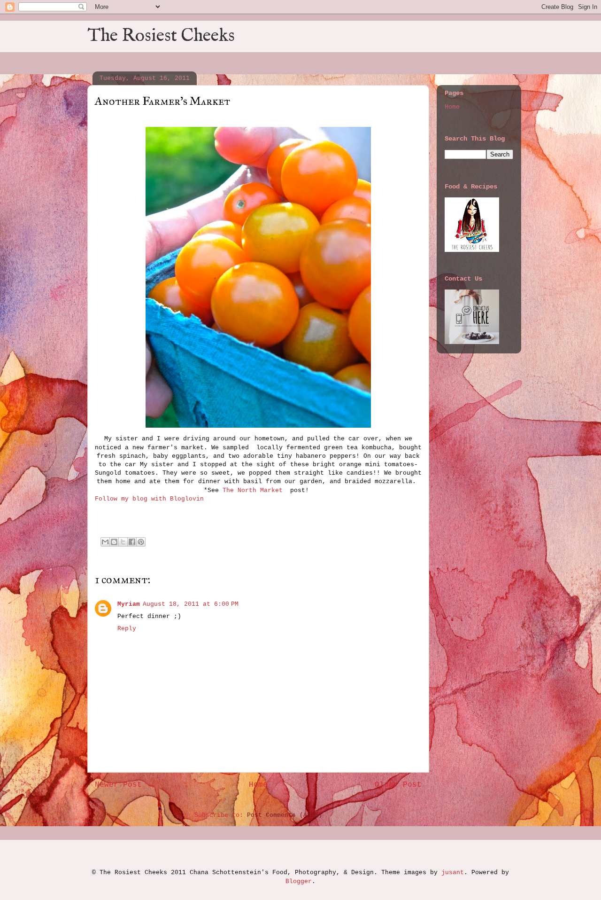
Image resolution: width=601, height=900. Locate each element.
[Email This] (105, 542)
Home (258, 785)
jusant (452, 872)
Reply (126, 628)
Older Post (398, 785)
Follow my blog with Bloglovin (149, 498)
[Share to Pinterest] (141, 542)
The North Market (254, 490)
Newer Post (118, 785)
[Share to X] (123, 542)
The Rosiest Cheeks (161, 36)
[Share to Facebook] (132, 542)
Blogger (298, 881)
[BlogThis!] (114, 542)
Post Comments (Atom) (284, 815)
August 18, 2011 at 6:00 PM (191, 604)
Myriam (128, 604)
